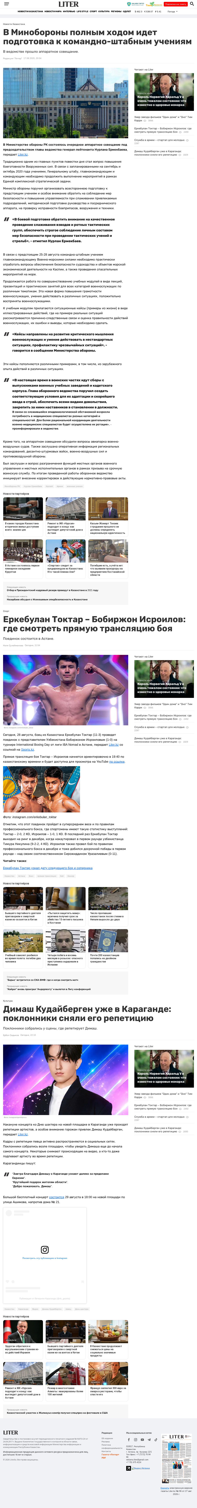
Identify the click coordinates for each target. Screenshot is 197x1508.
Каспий (49, 486)
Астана (21, 876)
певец (68, 1309)
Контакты (106, 1451)
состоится (56, 1197)
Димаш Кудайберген (52, 1309)
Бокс (31, 876)
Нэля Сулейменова (13, 645)
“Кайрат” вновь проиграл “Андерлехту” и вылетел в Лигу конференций (49, 989)
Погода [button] (172, 11)
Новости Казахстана (30, 11)
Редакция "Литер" (12, 58)
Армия (60, 486)
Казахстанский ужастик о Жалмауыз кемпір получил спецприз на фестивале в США (57, 1412)
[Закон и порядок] (136, 4)
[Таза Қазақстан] (155, 4)
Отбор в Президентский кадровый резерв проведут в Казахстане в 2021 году (52, 590)
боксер (71, 876)
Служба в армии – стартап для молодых (159, 140)
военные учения (74, 486)
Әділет (127, 11)
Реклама (106, 1441)
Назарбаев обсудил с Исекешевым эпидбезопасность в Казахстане (47, 599)
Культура (103, 11)
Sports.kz (27, 749)
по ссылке (117, 761)
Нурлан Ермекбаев (33, 486)
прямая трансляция (46, 876)
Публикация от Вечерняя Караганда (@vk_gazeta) (44, 1298)
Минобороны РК (12, 486)
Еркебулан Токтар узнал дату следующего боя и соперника (47, 868)
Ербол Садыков (11, 1035)
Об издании (107, 1438)
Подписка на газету (175, 4)
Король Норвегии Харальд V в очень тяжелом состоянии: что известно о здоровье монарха (161, 101)
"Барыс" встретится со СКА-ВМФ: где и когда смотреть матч (42, 980)
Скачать (165, 1488)
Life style (82, 11)
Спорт (93, 11)
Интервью (69, 11)
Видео (35, 1309)
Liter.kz (23, 154)
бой (62, 876)
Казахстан (9, 876)
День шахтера (81, 1309)
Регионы (116, 11)
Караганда (23, 1309)
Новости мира (52, 11)
